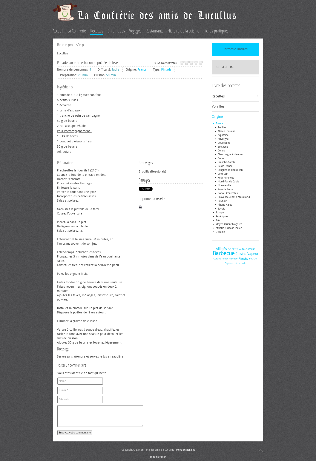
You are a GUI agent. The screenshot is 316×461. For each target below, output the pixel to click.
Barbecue (224, 253)
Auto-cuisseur (247, 249)
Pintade (166, 69)
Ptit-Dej (253, 258)
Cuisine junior (220, 258)
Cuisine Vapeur (246, 254)
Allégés (221, 249)
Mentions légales (185, 449)
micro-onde (240, 263)
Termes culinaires (235, 49)
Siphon (229, 263)
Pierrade (233, 258)
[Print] (140, 207)
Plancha (243, 258)
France (142, 69)
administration (158, 456)
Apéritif (233, 249)
